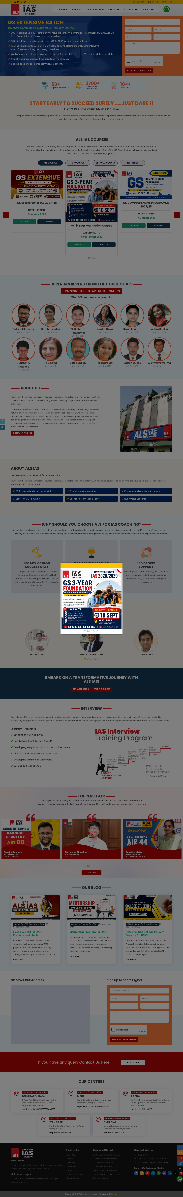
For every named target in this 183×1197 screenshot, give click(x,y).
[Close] (62, 565)
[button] (85, 631)
